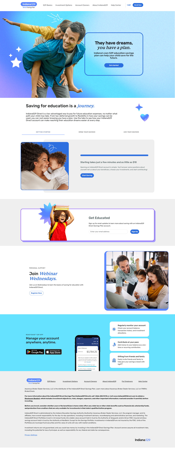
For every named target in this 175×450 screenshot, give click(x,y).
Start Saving (87, 175)
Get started (113, 65)
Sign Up (135, 232)
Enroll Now (137, 5)
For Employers (127, 381)
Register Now (36, 293)
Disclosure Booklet (32, 398)
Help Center (116, 5)
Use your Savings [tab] (131, 132)
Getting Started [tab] (43, 132)
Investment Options (63, 5)
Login (129, 5)
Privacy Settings (31, 435)
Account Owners (82, 5)
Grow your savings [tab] (87, 132)
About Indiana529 (100, 5)
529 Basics (47, 5)
